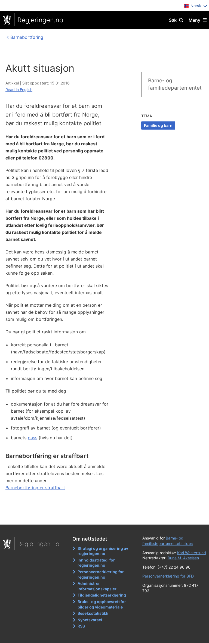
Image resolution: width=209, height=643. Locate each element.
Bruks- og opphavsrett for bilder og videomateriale (102, 604)
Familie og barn (158, 125)
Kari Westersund (191, 552)
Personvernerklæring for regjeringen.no (101, 574)
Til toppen (102, 516)
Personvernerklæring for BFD (168, 576)
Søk (173, 20)
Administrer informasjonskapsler (97, 586)
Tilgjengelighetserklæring (102, 595)
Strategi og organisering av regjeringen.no (103, 551)
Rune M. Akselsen (183, 558)
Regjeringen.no (40, 20)
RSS (81, 626)
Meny (194, 20)
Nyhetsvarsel (90, 619)
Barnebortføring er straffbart (35, 487)
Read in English (18, 89)
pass (32, 437)
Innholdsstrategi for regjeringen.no (96, 563)
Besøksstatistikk (93, 613)
